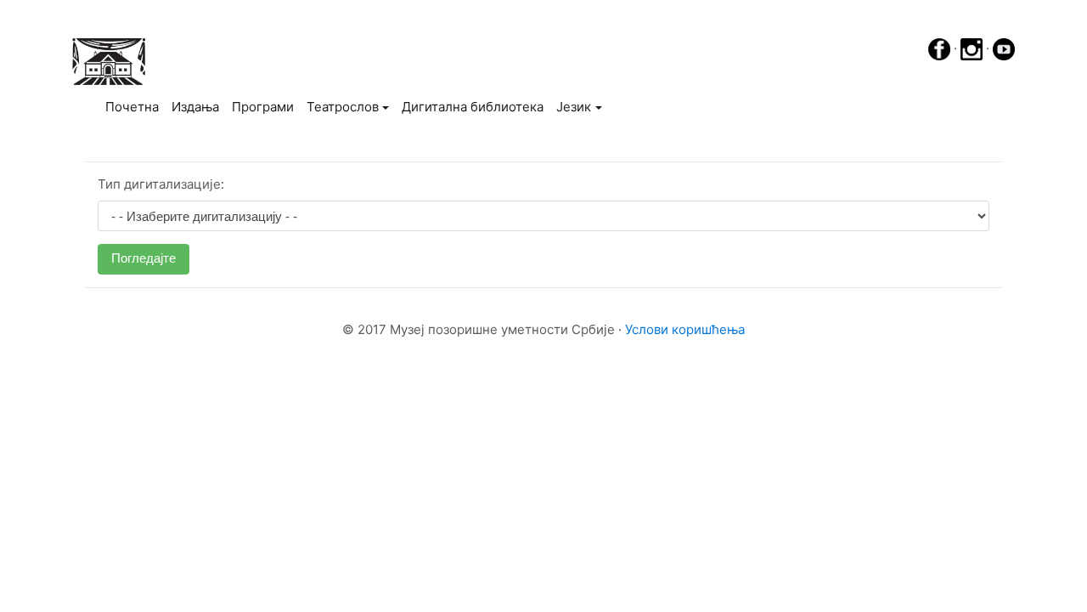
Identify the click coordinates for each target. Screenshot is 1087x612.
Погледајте (143, 258)
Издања (195, 107)
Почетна (135, 106)
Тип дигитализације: (161, 184)
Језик (573, 107)
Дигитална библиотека (473, 107)
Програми (263, 107)
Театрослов (343, 107)
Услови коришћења (685, 329)
